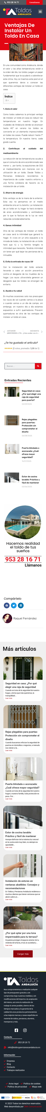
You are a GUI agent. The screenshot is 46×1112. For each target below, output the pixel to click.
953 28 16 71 (23, 559)
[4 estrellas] (10, 348)
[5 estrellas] (11, 348)
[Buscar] (38, 366)
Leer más (8, 698)
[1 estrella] (5, 348)
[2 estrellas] (7, 348)
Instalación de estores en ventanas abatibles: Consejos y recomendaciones (22, 885)
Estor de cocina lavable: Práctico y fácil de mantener (31, 479)
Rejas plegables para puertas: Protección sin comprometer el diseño (29, 425)
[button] (40, 11)
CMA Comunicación (33, 1106)
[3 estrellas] (8, 348)
